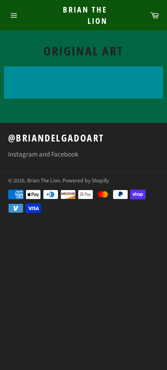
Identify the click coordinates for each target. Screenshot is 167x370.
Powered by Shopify (85, 180)
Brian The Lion (85, 15)
